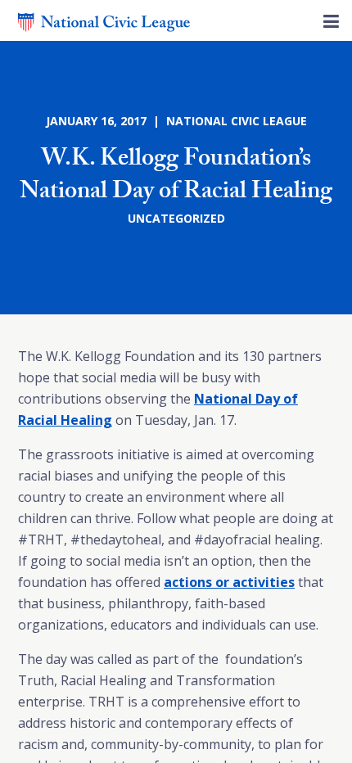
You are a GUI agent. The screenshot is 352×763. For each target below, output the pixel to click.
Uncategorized (176, 218)
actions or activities (229, 582)
